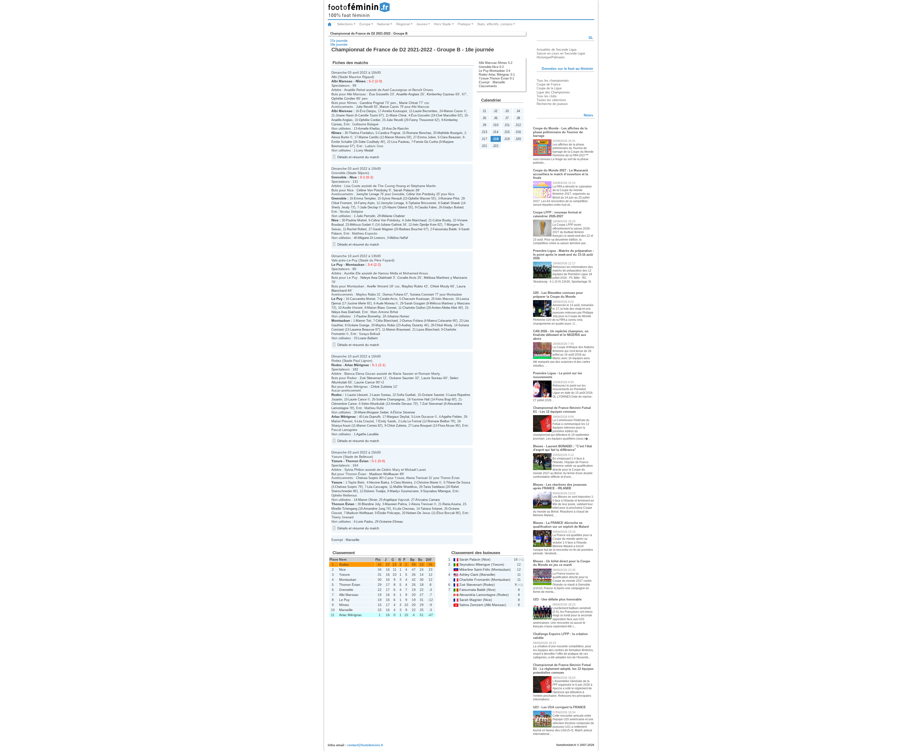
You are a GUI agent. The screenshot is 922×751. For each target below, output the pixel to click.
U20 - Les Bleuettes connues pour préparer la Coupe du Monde (558, 294)
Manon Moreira (395, 137)
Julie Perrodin (365, 216)
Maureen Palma (396, 504)
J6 (495, 118)
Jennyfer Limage (367, 194)
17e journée (338, 40)
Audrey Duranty (412, 325)
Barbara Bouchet (411, 229)
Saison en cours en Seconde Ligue (561, 53)
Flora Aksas (446, 425)
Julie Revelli (364, 107)
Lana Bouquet (422, 425)
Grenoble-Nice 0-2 (491, 67)
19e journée (338, 44)
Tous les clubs (547, 96)
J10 (495, 125)
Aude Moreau (385, 303)
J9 (484, 125)
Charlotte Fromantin (474, 579)
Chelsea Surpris (367, 478)
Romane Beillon (438, 421)
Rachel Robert (357, 229)
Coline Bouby (442, 220)
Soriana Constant (422, 294)
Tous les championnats (553, 80)
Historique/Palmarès (551, 57)
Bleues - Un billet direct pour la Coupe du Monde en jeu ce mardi (561, 563)
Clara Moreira (403, 482)
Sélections (345, 24)
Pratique (464, 24)
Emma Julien (427, 137)
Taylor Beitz (356, 482)
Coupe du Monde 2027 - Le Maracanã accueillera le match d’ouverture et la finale (560, 174)
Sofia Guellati (406, 395)
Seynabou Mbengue (437, 491)
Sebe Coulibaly (368, 142)
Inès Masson (445, 299)
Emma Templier (365, 198)
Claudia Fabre (427, 207)
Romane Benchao (418, 133)
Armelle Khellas (369, 128)
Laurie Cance (364, 382)
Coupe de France (548, 84)
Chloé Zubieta (381, 386)
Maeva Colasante (439, 320)
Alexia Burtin (340, 137)
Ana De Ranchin (397, 128)
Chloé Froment (341, 203)
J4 (518, 111)
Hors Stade (442, 24)
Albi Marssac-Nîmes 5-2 (495, 63)
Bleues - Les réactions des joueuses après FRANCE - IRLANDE (560, 486)
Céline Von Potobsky (372, 190)
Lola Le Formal (411, 421)
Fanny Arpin (366, 203)
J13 (484, 132)
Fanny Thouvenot (421, 120)
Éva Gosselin (379, 94)
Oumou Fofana (392, 294)
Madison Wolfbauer (384, 474)
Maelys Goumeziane (404, 491)
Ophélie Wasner (419, 198)
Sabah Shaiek (450, 203)
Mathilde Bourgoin (449, 133)
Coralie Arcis (406, 277)
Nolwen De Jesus (418, 513)
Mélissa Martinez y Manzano (445, 277)
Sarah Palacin (403, 190)
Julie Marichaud (415, 220)
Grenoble (338, 177)
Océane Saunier (401, 378)
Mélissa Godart (360, 224)
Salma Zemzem (471, 605)
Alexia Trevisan (417, 478)
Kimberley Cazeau (441, 94)
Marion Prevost (341, 421)
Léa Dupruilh (372, 416)
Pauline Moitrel (356, 220)
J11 (507, 125)
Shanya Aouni (341, 425)
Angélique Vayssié (396, 500)
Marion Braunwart (398, 329)
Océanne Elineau (391, 521)
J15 (507, 132)
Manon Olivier (367, 500)
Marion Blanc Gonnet (381, 307)
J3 (507, 111)
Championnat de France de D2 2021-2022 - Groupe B (368, 33)
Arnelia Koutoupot (394, 111)
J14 (495, 132)
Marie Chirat (408, 103)
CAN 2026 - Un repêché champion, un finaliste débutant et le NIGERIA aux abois (560, 334)
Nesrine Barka (379, 482)
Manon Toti (363, 320)
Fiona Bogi (443, 399)
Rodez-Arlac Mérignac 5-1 (497, 74)
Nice (353, 177)
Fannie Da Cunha (426, 142)
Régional (403, 24)
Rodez (336, 365)
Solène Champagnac (390, 399)
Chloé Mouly (439, 286)
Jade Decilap (369, 207)
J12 (518, 125)
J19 (507, 139)
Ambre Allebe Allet (444, 307)
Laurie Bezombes (425, 111)
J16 (518, 132)
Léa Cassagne (377, 487)
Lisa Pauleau (400, 142)
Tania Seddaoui (434, 487)
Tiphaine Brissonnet (422, 203)
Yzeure (336, 461)
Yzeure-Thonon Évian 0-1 (496, 78)
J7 (507, 118)
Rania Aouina (452, 504)
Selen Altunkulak (373, 404)
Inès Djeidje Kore (425, 224)
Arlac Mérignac (357, 365)
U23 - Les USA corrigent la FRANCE (559, 707)
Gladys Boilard (453, 207)
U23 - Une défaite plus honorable (557, 599)
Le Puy (337, 264)
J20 (518, 139)
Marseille (498, 82)
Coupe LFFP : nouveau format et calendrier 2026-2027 (557, 214)
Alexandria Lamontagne (477, 595)
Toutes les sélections (551, 100)
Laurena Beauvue (362, 329)
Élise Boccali (446, 513)
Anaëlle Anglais (407, 94)
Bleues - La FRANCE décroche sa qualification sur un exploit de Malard (561, 524)
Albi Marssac (341, 81)
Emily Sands (387, 421)
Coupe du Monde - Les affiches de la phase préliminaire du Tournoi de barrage (560, 132)
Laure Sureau (431, 378)
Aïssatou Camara (427, 500)
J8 (518, 118)
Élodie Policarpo (388, 513)
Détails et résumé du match (358, 157)
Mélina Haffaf (398, 238)
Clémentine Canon (344, 404)
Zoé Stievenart (371, 378)
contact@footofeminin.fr (365, 745)
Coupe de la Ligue (549, 88)
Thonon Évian (357, 461)
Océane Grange (358, 325)
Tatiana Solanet (431, 508)
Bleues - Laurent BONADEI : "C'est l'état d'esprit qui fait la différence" (562, 448)
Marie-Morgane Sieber (373, 412)
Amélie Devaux (401, 404)
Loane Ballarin (368, 338)
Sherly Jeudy (340, 207)
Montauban (355, 264)
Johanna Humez (398, 316)
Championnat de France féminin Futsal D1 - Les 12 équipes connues (562, 409)
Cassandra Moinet (362, 299)
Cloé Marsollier (446, 115)
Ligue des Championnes (553, 92)
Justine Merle (356, 303)
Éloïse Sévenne (404, 412)
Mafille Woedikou (405, 487)
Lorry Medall (364, 150)
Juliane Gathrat (391, 224)
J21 (484, 146)
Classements (488, 86)
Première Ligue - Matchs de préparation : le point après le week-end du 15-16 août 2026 (563, 254)
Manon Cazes (389, 107)
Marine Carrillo (369, 137)
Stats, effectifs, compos (494, 24)
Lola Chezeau (404, 508)
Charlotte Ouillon (413, 307)
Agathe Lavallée (367, 434)
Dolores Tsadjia (374, 491)
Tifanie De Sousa (458, 482)
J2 (495, 111)
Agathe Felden (452, 416)
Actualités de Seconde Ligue (556, 49)
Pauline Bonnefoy (368, 316)
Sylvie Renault (392, 198)
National (383, 24)
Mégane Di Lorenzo (371, 238)
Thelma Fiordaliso (361, 133)
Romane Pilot (450, 198)
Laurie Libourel (357, 395)
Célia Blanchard (387, 320)
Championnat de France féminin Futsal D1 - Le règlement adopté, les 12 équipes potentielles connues (563, 668)
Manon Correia (367, 425)
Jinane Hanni (345, 115)
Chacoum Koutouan (415, 299)
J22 (495, 146)
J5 (484, 118)
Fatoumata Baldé (445, 229)
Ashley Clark (468, 574)
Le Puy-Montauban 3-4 (494, 71)
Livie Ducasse (424, 416)
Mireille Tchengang (344, 508)
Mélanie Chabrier (393, 216)
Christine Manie (427, 482)
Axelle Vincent (377, 286)
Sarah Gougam (414, 303)
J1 (484, 111)
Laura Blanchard (428, 329)
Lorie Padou (364, 521)
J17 (484, 139)
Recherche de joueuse (552, 104)
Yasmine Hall (420, 399)
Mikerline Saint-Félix (474, 569)
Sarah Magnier (383, 229)
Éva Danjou (368, 111)
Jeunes (421, 24)
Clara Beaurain (450, 137)
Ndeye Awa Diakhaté (376, 277)
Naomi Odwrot (397, 207)
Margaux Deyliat (398, 416)
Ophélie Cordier (343, 98)
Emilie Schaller (341, 142)
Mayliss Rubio (412, 286)
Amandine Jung (374, 508)
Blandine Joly (371, 504)
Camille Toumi (368, 115)
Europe (364, 24)
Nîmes (361, 81)
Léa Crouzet (365, 421)
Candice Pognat (372, 103)
